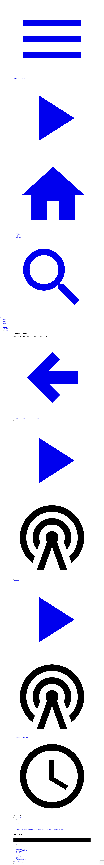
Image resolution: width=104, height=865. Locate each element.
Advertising (18, 236)
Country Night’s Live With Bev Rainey (20, 737)
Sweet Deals (18, 237)
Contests (18, 234)
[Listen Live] (52, 459)
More (14, 836)
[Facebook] (5, 330)
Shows (17, 233)
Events (17, 235)
